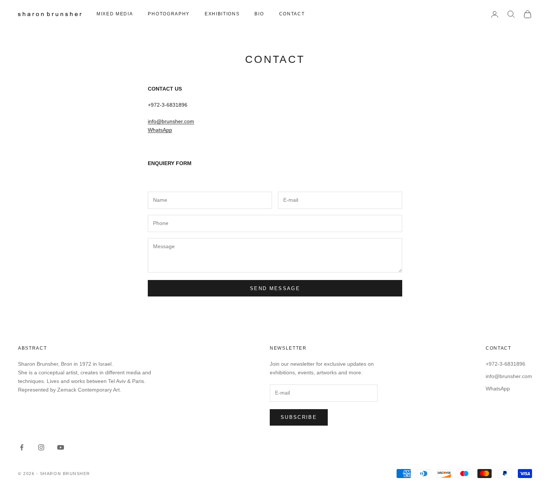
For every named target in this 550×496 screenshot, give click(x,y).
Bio (259, 13)
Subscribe (299, 417)
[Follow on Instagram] (41, 447)
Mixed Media (115, 13)
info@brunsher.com (171, 121)
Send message (275, 288)
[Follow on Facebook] (21, 447)
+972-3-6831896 (505, 364)
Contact (292, 13)
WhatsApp (160, 130)
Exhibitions (222, 13)
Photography (168, 13)
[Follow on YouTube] (60, 447)
